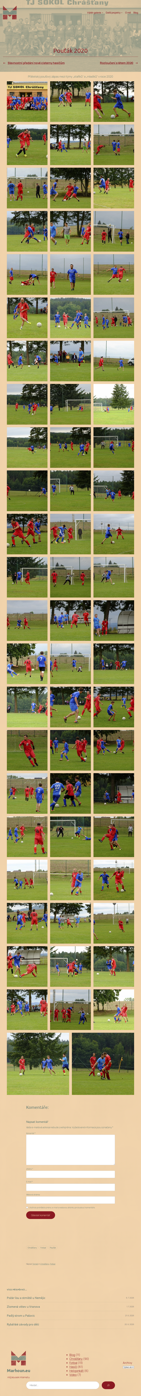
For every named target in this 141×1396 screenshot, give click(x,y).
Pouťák (53, 1247)
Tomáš (35, 1264)
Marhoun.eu (18, 1370)
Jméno (29, 1169)
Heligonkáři (76, 1371)
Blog (72, 1355)
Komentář (31, 1133)
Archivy (127, 1363)
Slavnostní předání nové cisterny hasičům (36, 63)
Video (73, 1375)
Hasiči (73, 1367)
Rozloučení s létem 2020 (116, 63)
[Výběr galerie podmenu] (102, 12)
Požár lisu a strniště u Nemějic (26, 1297)
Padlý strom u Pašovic (21, 1315)
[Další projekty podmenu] (121, 12)
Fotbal (43, 1247)
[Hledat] (108, 1385)
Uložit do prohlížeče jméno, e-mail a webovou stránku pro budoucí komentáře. (62, 1207)
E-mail (29, 1181)
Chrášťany (32, 1247)
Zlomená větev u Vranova (23, 1306)
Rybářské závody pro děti (23, 1324)
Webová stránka (33, 1194)
